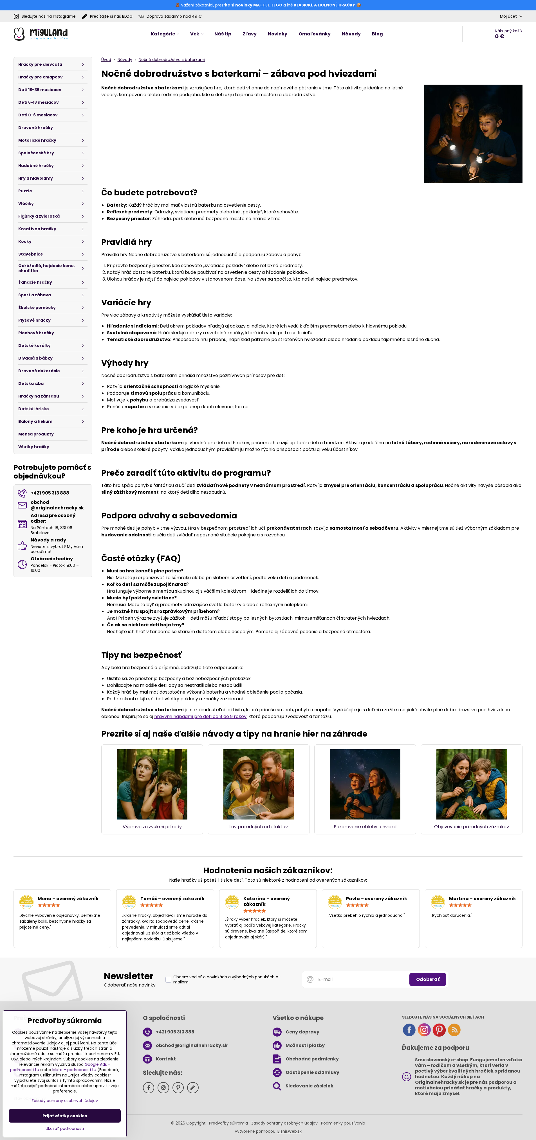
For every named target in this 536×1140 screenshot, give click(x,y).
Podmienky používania (343, 1123)
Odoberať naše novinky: (130, 985)
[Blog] (454, 1035)
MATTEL (261, 5)
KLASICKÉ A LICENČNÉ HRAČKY (324, 5)
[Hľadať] (470, 34)
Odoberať (427, 979)
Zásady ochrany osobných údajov (284, 1123)
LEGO (277, 5)
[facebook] (409, 1035)
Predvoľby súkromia (228, 1123)
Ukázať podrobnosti (65, 1128)
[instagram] (424, 1035)
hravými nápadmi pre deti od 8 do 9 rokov (200, 716)
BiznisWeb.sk (289, 1131)
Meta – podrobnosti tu (74, 1070)
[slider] (49, 905)
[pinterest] (439, 1035)
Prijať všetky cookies (64, 1116)
